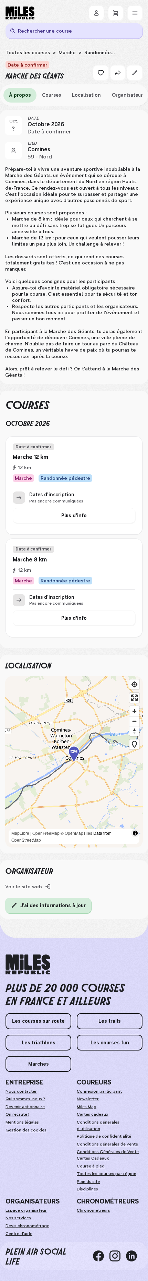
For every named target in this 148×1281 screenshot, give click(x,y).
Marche (67, 52)
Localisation (86, 95)
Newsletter (88, 1098)
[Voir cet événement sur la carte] (13, 150)
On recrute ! (17, 1114)
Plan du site (88, 1181)
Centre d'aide (19, 1233)
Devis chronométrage (27, 1225)
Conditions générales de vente (107, 1144)
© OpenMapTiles (76, 833)
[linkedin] (134, 1256)
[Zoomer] (134, 711)
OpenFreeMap (46, 833)
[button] (74, 762)
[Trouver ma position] (134, 684)
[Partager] (117, 72)
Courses (51, 95)
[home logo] (28, 964)
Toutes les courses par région (106, 1173)
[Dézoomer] (134, 721)
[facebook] (101, 1256)
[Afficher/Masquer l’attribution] (135, 833)
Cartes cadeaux (92, 1114)
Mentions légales (22, 1122)
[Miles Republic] (20, 13)
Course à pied (91, 1166)
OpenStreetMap (26, 840)
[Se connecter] (96, 13)
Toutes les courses (28, 52)
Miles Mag (86, 1106)
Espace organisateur (26, 1210)
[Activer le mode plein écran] (134, 698)
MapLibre (20, 833)
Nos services (18, 1217)
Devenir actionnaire (25, 1106)
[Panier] (115, 13)
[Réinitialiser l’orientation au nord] (134, 731)
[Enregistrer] (101, 72)
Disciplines (87, 1189)
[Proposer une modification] (134, 72)
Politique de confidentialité (104, 1136)
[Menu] (134, 13)
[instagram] (117, 1256)
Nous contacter (21, 1091)
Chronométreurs (93, 1210)
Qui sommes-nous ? (25, 1098)
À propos (20, 95)
